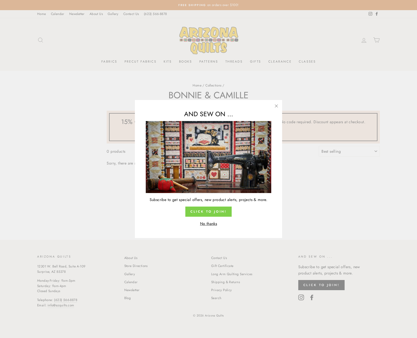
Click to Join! (208, 211)
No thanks (208, 223)
